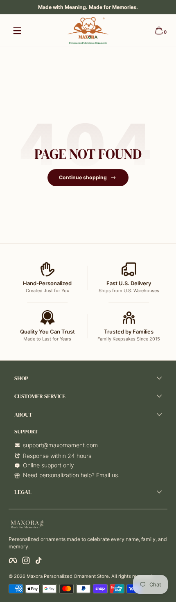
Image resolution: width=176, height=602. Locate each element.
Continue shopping (83, 177)
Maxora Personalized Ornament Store (68, 576)
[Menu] (17, 30)
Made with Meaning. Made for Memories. (88, 7)
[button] (158, 30)
